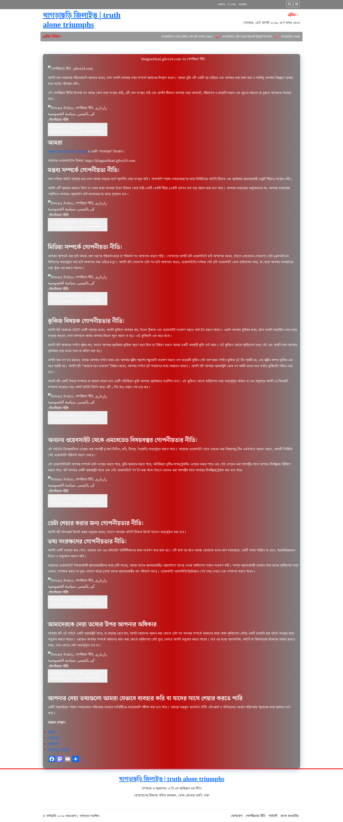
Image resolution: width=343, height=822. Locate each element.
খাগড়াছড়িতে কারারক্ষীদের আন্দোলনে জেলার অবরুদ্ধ (266, 36)
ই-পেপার (232, 4)
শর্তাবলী (272, 816)
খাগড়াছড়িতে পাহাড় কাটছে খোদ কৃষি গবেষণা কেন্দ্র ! (147, 36)
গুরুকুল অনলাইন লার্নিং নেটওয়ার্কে (68, 151)
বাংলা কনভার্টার (289, 816)
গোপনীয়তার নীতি (255, 816)
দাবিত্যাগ (53, 743)
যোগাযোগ (53, 738)
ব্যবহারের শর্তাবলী (58, 749)
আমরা (51, 732)
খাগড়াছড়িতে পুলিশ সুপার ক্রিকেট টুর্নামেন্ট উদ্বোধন (207, 36)
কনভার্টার (243, 4)
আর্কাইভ (221, 4)
